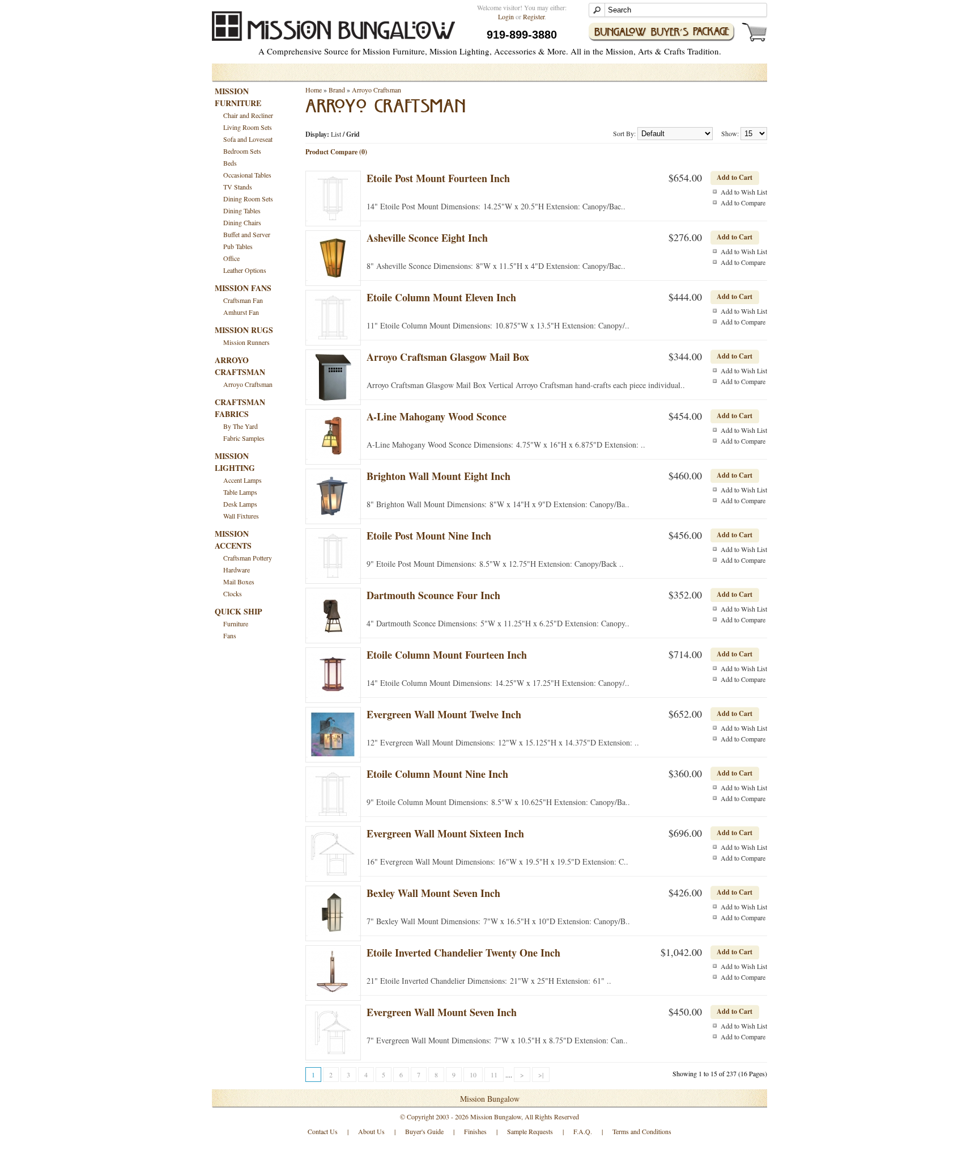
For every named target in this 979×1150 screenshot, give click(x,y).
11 (494, 1074)
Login (506, 16)
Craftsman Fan (243, 300)
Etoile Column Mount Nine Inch (437, 773)
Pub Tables (238, 246)
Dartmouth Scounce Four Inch (433, 595)
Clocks (232, 593)
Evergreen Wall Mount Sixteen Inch (445, 833)
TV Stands (237, 186)
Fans (229, 635)
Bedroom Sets (242, 150)
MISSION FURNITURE (238, 97)
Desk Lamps (240, 503)
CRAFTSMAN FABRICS (240, 408)
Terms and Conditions (641, 1131)
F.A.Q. (582, 1131)
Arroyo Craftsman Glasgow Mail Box (448, 356)
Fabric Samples (244, 438)
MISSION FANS (243, 288)
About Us (371, 1131)
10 (473, 1074)
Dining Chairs (242, 222)
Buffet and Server (246, 234)
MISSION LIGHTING (235, 462)
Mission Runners (246, 342)
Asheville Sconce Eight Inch (427, 237)
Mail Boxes (238, 581)
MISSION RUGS (244, 330)
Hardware (236, 569)
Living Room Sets (247, 127)
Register (533, 16)
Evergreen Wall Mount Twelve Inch (444, 714)
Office (231, 258)
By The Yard (240, 426)
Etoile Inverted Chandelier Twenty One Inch (463, 952)
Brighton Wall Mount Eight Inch (438, 476)
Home (313, 89)
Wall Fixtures (241, 515)
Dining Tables (242, 210)
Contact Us (323, 1131)
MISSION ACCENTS (233, 539)
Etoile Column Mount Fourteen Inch (447, 654)
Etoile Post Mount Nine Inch (429, 535)
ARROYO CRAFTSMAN (240, 366)
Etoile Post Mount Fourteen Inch (438, 178)
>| (540, 1074)
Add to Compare (743, 202)
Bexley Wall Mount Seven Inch (433, 893)
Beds (230, 162)
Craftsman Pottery (247, 557)
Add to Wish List (744, 191)
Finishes (475, 1131)
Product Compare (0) (336, 152)
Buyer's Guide (424, 1131)
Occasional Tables (247, 174)
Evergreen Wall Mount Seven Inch (442, 1012)
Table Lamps (240, 491)
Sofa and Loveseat (248, 139)
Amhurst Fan (241, 312)
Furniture (235, 623)
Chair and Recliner (248, 115)
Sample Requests (530, 1131)
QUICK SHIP (238, 611)
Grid (353, 134)
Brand (337, 89)
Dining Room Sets (248, 198)
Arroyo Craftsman (248, 384)
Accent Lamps (242, 480)
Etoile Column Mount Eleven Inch (441, 297)
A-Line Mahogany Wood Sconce (436, 416)
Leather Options (244, 270)
